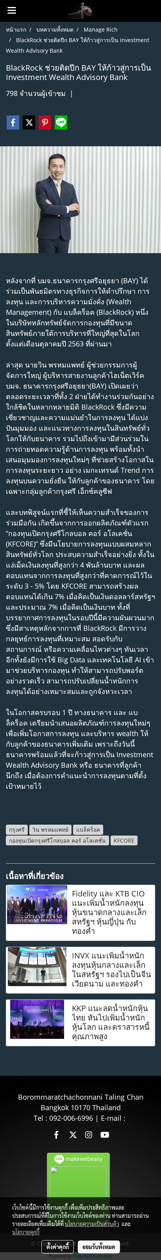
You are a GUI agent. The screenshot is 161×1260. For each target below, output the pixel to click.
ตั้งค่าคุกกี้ (58, 1246)
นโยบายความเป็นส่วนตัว (92, 1223)
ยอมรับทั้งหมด (98, 1246)
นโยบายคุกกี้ (25, 1231)
